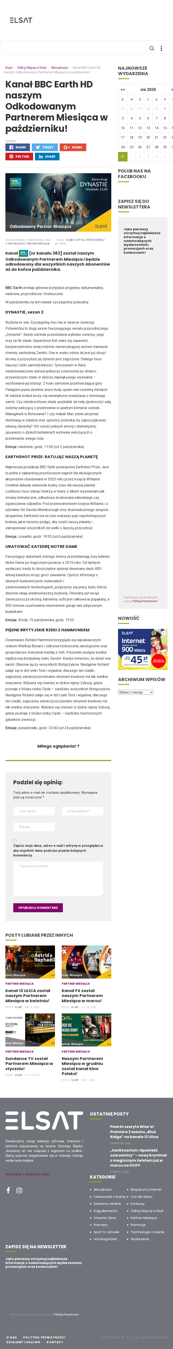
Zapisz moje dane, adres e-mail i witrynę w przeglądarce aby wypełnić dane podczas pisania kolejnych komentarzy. (58, 850)
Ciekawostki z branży (110, 1196)
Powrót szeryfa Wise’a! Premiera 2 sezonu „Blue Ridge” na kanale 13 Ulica (134, 1131)
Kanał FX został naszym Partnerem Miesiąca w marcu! (82, 995)
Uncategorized (105, 1239)
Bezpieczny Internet (146, 1189)
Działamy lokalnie (107, 1203)
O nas (11, 1337)
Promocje (138, 1225)
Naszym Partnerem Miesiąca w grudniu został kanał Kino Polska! (82, 1066)
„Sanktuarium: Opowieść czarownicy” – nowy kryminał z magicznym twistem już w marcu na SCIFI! (138, 1158)
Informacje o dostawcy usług (27, 1174)
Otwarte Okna (105, 1218)
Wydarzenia (140, 1239)
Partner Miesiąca (38, 243)
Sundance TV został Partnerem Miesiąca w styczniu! (29, 1063)
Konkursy (138, 1203)
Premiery (101, 1225)
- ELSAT (69, 240)
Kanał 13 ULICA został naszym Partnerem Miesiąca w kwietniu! (27, 995)
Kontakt (55, 1342)
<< (123, 89)
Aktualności (16, 243)
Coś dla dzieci (141, 1196)
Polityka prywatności (44, 1337)
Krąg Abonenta (105, 1211)
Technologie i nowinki (147, 1232)
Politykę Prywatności (144, 601)
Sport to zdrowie (106, 1232)
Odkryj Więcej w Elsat (147, 1211)
